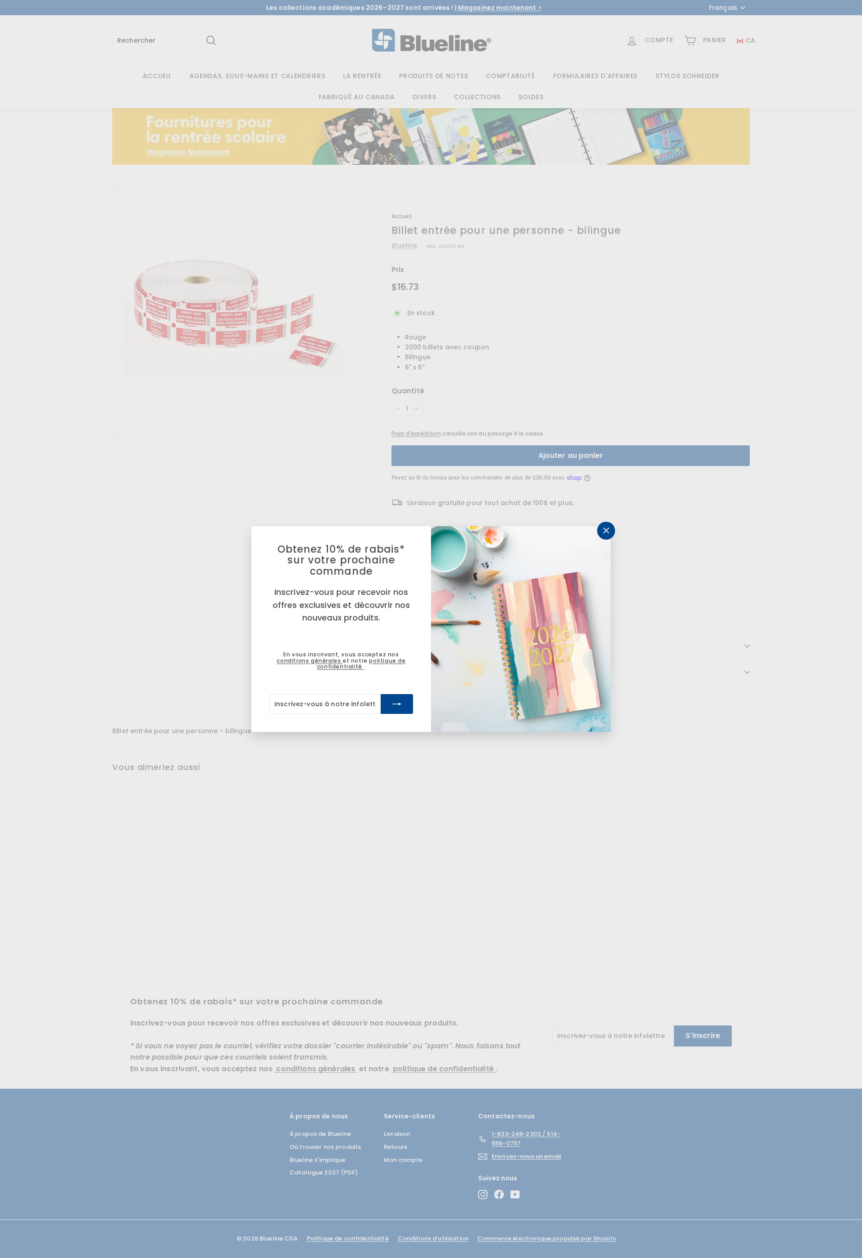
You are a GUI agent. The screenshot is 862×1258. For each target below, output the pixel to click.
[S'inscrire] (397, 704)
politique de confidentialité (361, 663)
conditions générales (310, 660)
